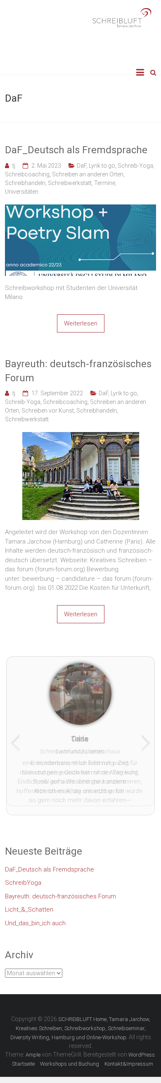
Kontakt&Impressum (128, 1059)
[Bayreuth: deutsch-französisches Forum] (80, 436)
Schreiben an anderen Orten (87, 174)
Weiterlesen (80, 323)
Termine (104, 183)
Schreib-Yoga (135, 165)
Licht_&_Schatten (29, 905)
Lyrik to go (102, 165)
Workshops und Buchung (69, 1059)
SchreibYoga (23, 878)
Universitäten (21, 191)
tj (13, 165)
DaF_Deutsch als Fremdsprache (76, 150)
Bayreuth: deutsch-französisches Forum (78, 371)
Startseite (23, 1059)
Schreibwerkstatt (70, 183)
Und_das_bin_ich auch (35, 918)
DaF (81, 165)
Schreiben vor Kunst (47, 410)
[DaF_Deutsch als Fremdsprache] (80, 209)
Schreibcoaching (27, 174)
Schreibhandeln (25, 183)
